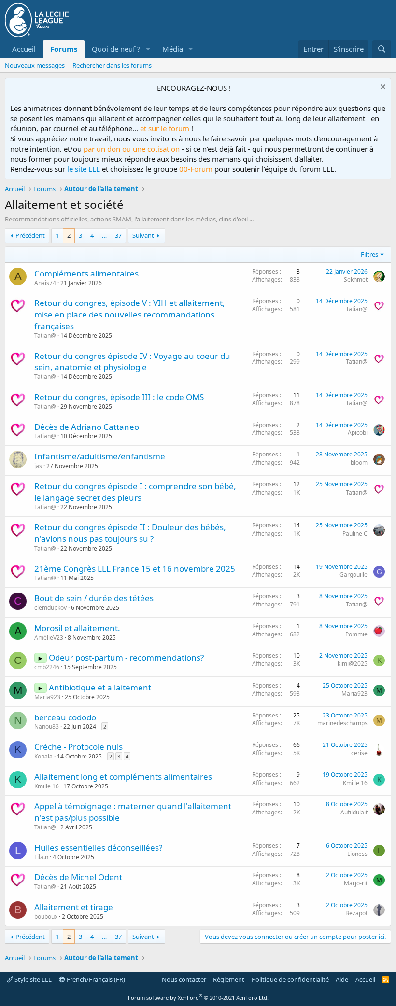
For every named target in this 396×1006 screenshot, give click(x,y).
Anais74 (45, 283)
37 (118, 235)
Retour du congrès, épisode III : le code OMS (119, 396)
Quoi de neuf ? (116, 49)
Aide (342, 979)
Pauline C (355, 533)
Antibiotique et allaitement (100, 687)
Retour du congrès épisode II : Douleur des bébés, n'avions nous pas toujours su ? (130, 533)
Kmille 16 (46, 786)
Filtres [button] (369, 254)
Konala (43, 756)
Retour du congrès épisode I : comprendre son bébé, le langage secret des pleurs (135, 492)
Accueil (24, 49)
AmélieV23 (48, 638)
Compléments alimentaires (86, 273)
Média (172, 49)
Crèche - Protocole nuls (78, 746)
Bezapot (356, 913)
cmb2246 (46, 667)
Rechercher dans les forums (112, 65)
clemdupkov (50, 608)
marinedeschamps (342, 723)
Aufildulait (354, 812)
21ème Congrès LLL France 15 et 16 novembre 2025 (134, 568)
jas (38, 466)
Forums (63, 49)
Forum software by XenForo (198, 997)
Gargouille (353, 574)
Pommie (356, 634)
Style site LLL (32, 979)
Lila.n (41, 857)
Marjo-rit (356, 883)
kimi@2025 (353, 664)
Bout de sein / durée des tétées (94, 598)
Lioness (357, 854)
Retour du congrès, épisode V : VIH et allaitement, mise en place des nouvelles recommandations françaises (129, 314)
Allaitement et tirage (73, 906)
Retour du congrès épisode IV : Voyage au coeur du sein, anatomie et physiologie (132, 361)
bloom (359, 462)
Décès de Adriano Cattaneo (86, 426)
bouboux (45, 916)
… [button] (104, 235)
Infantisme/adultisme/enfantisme (99, 456)
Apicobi (358, 432)
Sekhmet (356, 280)
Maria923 (47, 697)
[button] (148, 49)
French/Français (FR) (95, 979)
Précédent (30, 235)
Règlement (228, 979)
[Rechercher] (381, 49)
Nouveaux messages (35, 65)
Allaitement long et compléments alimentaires (123, 776)
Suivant (143, 235)
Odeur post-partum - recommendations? (126, 657)
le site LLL (83, 169)
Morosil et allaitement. (77, 628)
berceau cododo (65, 717)
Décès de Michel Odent (78, 876)
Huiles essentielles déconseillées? (98, 847)
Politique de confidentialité (290, 979)
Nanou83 (46, 726)
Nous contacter (184, 979)
